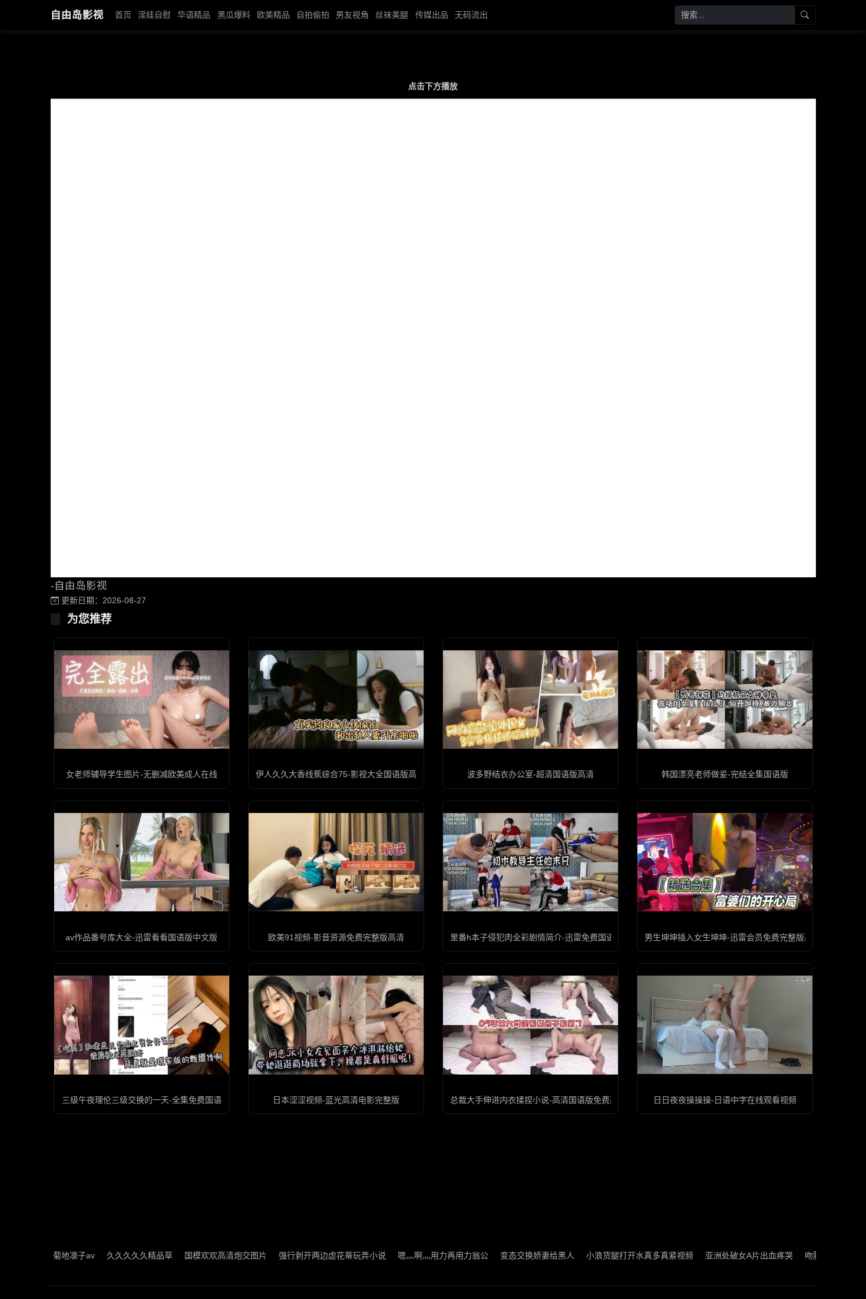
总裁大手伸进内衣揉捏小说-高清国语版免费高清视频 (546, 1100)
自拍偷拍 (312, 14)
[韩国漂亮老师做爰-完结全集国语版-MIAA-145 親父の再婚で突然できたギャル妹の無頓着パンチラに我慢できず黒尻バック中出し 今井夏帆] (724, 699)
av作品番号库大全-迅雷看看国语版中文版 (141, 937)
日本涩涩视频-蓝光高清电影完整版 (336, 1100)
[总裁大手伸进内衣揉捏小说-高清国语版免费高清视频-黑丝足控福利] (530, 1025)
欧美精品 (273, 14)
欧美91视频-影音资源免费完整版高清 (336, 937)
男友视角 (352, 14)
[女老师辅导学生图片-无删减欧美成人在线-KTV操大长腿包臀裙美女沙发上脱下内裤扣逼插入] (141, 699)
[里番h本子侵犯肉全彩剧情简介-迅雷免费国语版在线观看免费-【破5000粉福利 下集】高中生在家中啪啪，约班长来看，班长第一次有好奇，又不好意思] (530, 862)
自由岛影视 (77, 15)
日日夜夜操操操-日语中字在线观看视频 (724, 1100)
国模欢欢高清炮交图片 (187, 1255)
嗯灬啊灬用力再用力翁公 (404, 1255)
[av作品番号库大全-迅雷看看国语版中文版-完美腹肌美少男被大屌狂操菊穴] (141, 862)
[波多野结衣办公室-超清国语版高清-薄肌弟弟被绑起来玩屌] (530, 699)
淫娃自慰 (154, 14)
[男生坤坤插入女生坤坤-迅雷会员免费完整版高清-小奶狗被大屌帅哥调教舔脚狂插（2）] (724, 862)
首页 (123, 14)
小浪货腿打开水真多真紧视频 (601, 1255)
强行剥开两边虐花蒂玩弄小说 (293, 1255)
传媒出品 (431, 14)
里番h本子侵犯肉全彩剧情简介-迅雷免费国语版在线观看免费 (561, 937)
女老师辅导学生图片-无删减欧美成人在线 (141, 774)
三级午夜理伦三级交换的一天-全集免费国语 (142, 1100)
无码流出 (471, 14)
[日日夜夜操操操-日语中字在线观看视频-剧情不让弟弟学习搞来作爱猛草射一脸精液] (724, 1025)
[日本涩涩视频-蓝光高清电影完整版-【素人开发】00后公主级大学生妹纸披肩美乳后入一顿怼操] (336, 1025)
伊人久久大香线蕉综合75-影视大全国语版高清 (340, 774)
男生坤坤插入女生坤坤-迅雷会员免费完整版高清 (732, 937)
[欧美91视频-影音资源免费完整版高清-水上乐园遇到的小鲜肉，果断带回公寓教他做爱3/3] (336, 862)
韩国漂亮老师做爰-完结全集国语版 (725, 774)
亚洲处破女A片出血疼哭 (710, 1255)
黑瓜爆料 (233, 14)
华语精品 (193, 14)
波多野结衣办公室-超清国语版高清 (530, 774)
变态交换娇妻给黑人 (498, 1255)
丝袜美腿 (391, 14)
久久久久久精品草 (101, 1255)
